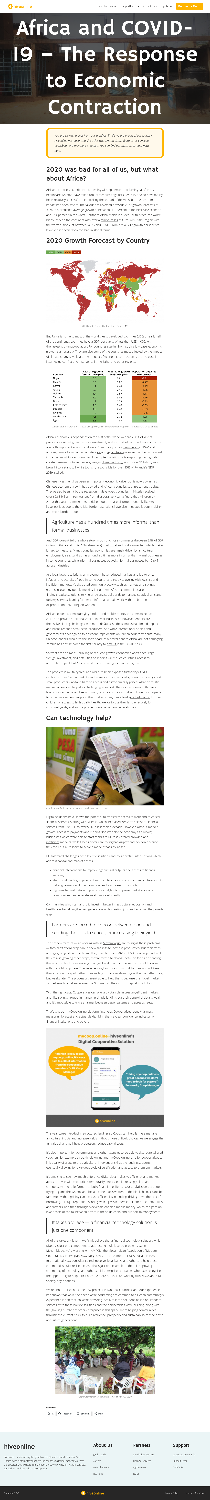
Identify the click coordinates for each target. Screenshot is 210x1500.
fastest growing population (69, 346)
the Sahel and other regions (116, 362)
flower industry (112, 462)
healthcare (98, 702)
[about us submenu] (157, 6)
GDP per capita (104, 341)
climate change (60, 357)
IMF (126, 325)
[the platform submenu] (138, 6)
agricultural (115, 452)
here (57, 151)
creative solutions (68, 595)
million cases (109, 220)
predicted (66, 210)
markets (133, 584)
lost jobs (59, 507)
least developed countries (119, 336)
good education (139, 697)
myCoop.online (76, 1011)
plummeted (131, 447)
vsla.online (96, 1157)
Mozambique (112, 943)
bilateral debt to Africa (122, 639)
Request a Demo (189, 6)
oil (99, 452)
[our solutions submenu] (115, 6)
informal (111, 545)
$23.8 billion (61, 496)
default (112, 644)
